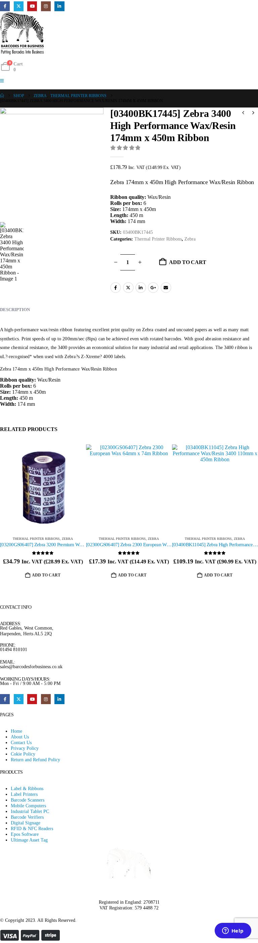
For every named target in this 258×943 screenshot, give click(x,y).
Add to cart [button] (46, 575)
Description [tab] (15, 309)
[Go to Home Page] (2, 95)
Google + (153, 287)
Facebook (115, 287)
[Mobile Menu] (4, 81)
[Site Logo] (22, 33)
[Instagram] (46, 6)
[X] (19, 6)
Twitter (128, 287)
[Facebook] (5, 6)
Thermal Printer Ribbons (158, 239)
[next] (253, 113)
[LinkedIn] (59, 6)
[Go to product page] (43, 487)
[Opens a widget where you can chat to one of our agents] (232, 931)
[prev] (243, 113)
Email (166, 287)
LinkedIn (140, 287)
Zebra (190, 239)
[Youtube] (32, 6)
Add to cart (187, 262)
